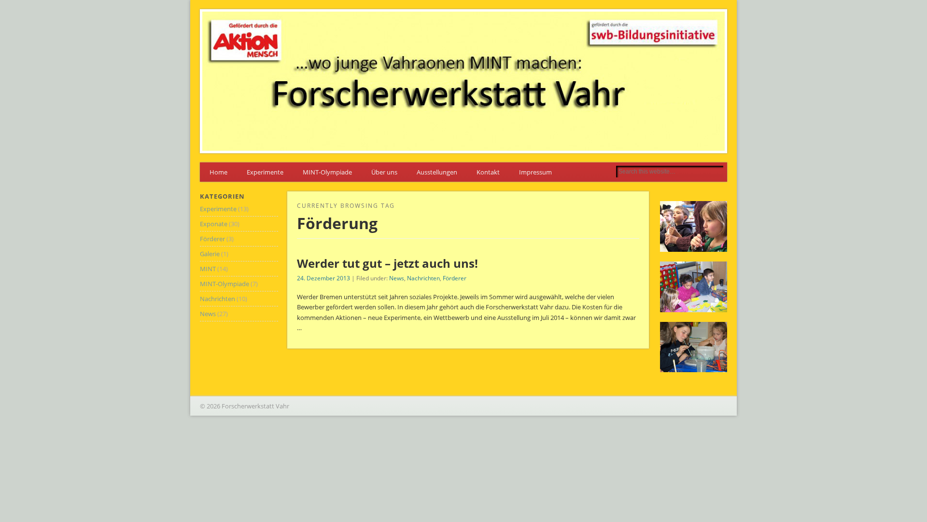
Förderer (454, 278)
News (396, 278)
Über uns (384, 172)
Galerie (210, 253)
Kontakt (488, 172)
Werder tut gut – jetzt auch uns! (387, 263)
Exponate (213, 223)
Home (218, 172)
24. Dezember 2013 (323, 278)
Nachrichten (423, 278)
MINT (208, 268)
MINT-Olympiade (327, 172)
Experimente (265, 172)
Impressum (535, 172)
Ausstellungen (437, 172)
